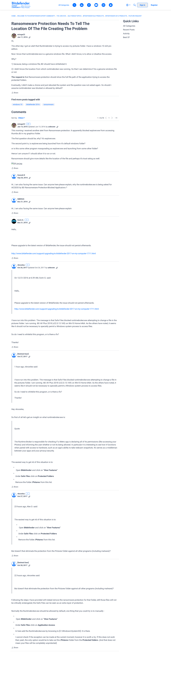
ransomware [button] (48, 104)
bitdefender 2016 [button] (33, 104)
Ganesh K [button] (21, 175)
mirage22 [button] (21, 34)
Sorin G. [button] (20, 220)
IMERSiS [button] (20, 199)
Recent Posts (129, 29)
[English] (21, 5)
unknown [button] (51, 127)
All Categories (129, 26)
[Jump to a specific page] (116, 118)
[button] (13, 35)
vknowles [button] (21, 265)
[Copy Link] (29, 37)
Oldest (21, 118)
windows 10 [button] (17, 104)
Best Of (126, 37)
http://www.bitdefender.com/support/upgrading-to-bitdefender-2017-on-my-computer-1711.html (53, 253)
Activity (126, 33)
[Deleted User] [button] (23, 354)
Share (14, 93)
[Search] (134, 5)
